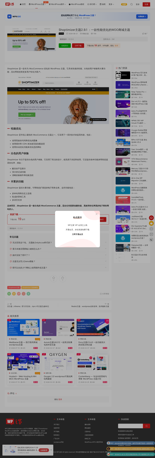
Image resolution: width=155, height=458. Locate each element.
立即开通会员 (77, 234)
